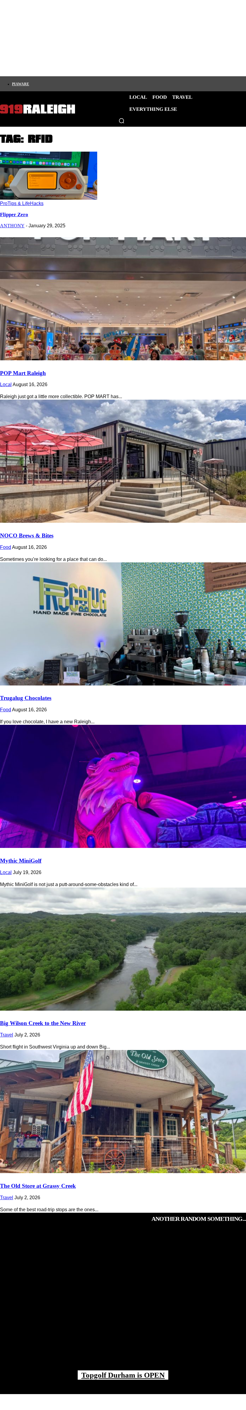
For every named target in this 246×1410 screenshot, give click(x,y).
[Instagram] (42, 83)
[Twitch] (73, 83)
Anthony (12, 225)
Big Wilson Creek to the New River (43, 1023)
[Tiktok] (63, 83)
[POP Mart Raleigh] (123, 298)
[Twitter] (53, 83)
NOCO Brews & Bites (26, 535)
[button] (122, 121)
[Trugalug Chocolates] (123, 623)
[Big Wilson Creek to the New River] (123, 949)
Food (5, 547)
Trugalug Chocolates (25, 698)
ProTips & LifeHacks (22, 203)
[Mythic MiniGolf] (123, 786)
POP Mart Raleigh (23, 373)
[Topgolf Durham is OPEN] (123, 1302)
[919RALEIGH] (37, 109)
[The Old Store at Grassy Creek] (123, 1111)
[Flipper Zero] (48, 198)
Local (6, 384)
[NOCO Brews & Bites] (123, 461)
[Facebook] (32, 83)
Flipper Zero (14, 214)
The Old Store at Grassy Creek (38, 1186)
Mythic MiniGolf (20, 861)
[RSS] (94, 83)
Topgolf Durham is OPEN (123, 1375)
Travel (6, 1034)
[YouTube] (83, 83)
